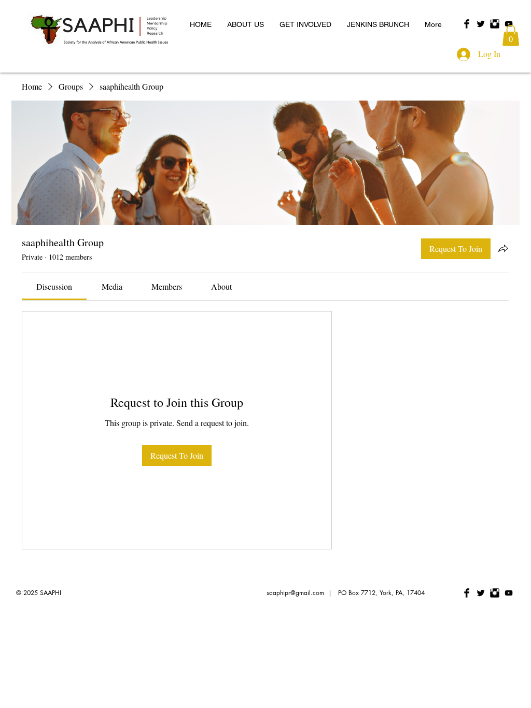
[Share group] (503, 248)
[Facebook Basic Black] (466, 24)
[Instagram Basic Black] (494, 24)
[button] (511, 35)
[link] (54, 286)
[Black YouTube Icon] (508, 24)
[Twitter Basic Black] (480, 24)
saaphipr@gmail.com (295, 592)
